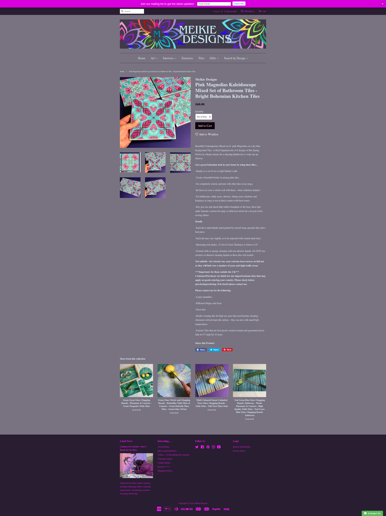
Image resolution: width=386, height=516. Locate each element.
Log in (216, 11)
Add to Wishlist (208, 134)
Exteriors (187, 58)
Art (153, 58)
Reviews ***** (164, 466)
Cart (264, 11)
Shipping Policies (165, 470)
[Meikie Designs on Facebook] (202, 447)
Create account (230, 11)
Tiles (201, 58)
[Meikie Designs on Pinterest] (208, 447)
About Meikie (163, 446)
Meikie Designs (200, 503)
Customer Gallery (165, 458)
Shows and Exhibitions (167, 450)
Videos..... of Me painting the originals (173, 454)
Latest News (126, 441)
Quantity (199, 111)
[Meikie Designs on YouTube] (219, 447)
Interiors (168, 58)
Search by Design (235, 58)
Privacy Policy (239, 450)
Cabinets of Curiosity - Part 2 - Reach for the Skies (133, 448)
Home (141, 58)
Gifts (213, 58)
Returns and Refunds (241, 446)
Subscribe (239, 3)
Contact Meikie (164, 462)
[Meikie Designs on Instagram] (213, 447)
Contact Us (374, 513)
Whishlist (249, 11)
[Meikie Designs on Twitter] (197, 447)
